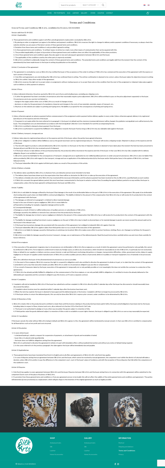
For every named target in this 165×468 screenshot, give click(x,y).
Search (103, 5)
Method (121, 443)
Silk (51, 447)
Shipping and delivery (126, 447)
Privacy (121, 454)
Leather (52, 451)
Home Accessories (56, 454)
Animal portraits (55, 443)
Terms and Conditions (127, 451)
